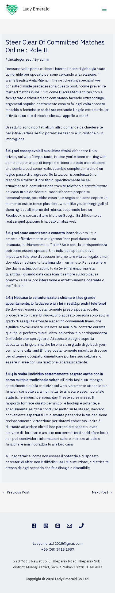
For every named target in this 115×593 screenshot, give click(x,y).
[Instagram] (45, 525)
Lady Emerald (36, 9)
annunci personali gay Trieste (47, 397)
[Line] (57, 525)
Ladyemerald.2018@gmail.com (57, 544)
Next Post (102, 492)
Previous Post (15, 492)
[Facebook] (34, 525)
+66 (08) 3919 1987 (57, 550)
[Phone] (81, 525)
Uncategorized (20, 59)
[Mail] (69, 525)
